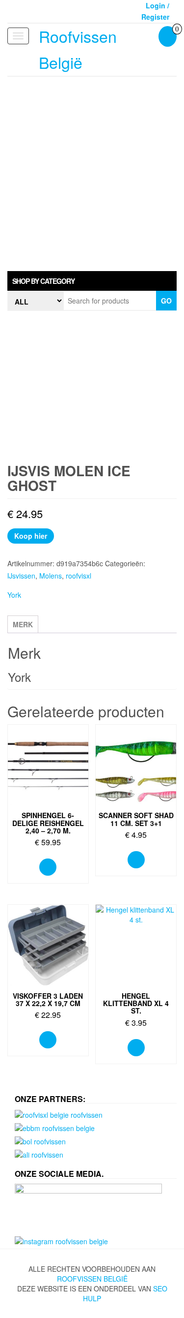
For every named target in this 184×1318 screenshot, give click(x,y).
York (14, 595)
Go (166, 301)
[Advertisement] (92, 174)
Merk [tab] (23, 624)
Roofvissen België (92, 1279)
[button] (92, 281)
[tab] (92, 281)
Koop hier (30, 536)
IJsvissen (21, 576)
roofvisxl (78, 576)
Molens (50, 576)
